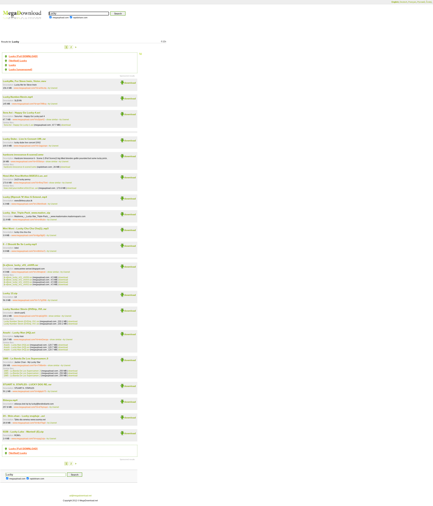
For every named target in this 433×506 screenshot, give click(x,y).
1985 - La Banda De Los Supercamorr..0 (25, 358)
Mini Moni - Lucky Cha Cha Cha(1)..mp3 (26, 228)
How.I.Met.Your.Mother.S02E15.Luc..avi (25, 175)
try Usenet (52, 88)
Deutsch (403, 2)
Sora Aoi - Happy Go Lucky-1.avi (18, 125)
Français (412, 2)
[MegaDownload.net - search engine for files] (22, 22)
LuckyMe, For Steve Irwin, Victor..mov (24, 81)
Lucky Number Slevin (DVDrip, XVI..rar (24, 309)
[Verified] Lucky (18, 60)
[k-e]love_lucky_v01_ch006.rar (18, 277)
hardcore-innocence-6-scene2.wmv (23, 154)
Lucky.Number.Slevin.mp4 (18, 97)
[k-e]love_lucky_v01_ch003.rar (18, 282)
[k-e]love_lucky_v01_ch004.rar (18, 280)
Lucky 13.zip (10, 293)
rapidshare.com (80, 17)
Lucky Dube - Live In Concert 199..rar (24, 139)
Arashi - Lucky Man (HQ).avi (19, 332)
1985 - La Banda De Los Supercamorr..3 (22, 371)
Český (429, 2)
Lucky (12, 65)
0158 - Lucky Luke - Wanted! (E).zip (23, 431)
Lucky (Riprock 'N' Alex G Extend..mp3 (25, 197)
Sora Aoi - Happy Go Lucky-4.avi (21, 112)
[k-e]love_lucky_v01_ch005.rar (20, 265)
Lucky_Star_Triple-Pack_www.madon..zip (26, 212)
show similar (52, 119)
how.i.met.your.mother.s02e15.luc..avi (21, 188)
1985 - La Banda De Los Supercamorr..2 (22, 375)
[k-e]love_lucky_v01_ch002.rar (18, 284)
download (130, 82)
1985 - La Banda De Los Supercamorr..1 (22, 373)
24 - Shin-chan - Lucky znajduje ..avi (24, 416)
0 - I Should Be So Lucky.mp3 (20, 244)
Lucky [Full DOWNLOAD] (23, 56)
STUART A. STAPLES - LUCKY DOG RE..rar (27, 384)
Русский (421, 2)
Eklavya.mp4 (10, 400)
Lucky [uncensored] (20, 69)
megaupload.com (61, 17)
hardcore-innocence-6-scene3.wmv (20, 167)
